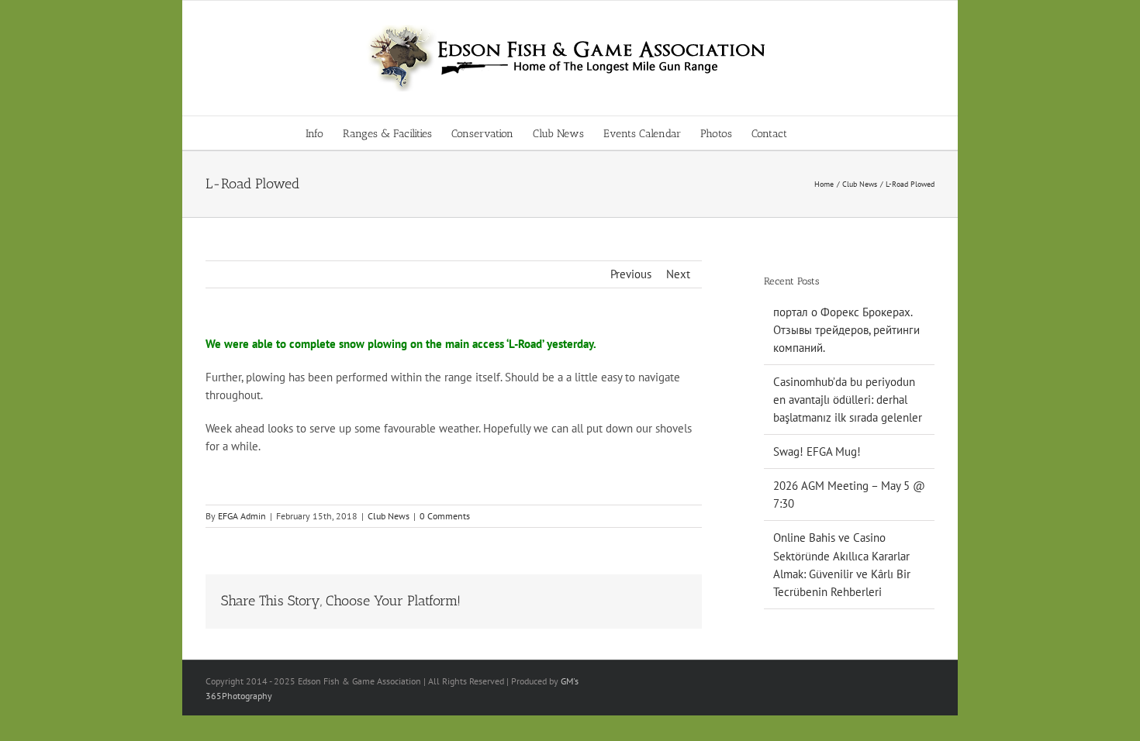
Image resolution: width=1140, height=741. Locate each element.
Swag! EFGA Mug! (817, 451)
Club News (388, 516)
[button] (811, 133)
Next (678, 274)
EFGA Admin (242, 516)
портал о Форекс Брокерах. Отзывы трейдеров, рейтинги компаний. (846, 330)
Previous (630, 274)
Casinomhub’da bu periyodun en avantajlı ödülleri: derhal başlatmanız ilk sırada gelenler (847, 399)
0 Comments (445, 516)
